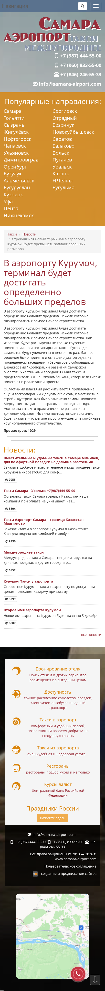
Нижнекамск (19, 215)
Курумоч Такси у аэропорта (28, 581)
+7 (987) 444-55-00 (80, 55)
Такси (12, 234)
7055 (12, 480)
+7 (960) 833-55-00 (80, 65)
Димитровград (21, 159)
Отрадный (64, 118)
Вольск (60, 153)
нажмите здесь (52, 818)
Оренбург (15, 166)
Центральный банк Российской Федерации (58, 793)
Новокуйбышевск (73, 132)
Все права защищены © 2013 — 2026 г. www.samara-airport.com (63, 856)
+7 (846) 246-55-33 (80, 74)
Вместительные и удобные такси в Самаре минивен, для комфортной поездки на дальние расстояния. (51, 460)
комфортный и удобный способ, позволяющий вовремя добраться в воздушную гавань (58, 731)
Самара (12, 111)
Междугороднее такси (24, 552)
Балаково (63, 145)
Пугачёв (62, 159)
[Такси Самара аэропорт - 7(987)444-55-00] (52, 34)
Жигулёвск (16, 132)
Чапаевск (15, 145)
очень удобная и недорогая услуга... (57, 754)
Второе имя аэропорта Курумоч (32, 610)
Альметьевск (19, 180)
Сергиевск (64, 111)
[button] (82, 6)
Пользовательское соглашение (70, 866)
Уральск (62, 166)
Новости (29, 234)
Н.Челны (62, 180)
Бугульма (63, 187)
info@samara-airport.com (69, 84)
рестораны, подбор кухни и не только (58, 772)
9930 (12, 541)
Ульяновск (16, 153)
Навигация (15, 6)
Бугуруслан (17, 187)
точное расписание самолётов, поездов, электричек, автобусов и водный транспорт (58, 703)
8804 (12, 509)
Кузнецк (13, 194)
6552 (12, 570)
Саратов (62, 139)
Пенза (11, 208)
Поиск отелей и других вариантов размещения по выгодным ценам (57, 677)
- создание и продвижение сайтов (67, 873)
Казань (60, 173)
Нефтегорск (17, 139)
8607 (12, 623)
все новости (91, 634)
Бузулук (12, 173)
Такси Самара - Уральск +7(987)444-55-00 (39, 490)
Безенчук (63, 125)
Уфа (8, 201)
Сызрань (14, 125)
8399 (12, 599)
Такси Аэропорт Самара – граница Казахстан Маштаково (44, 521)
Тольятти (14, 118)
